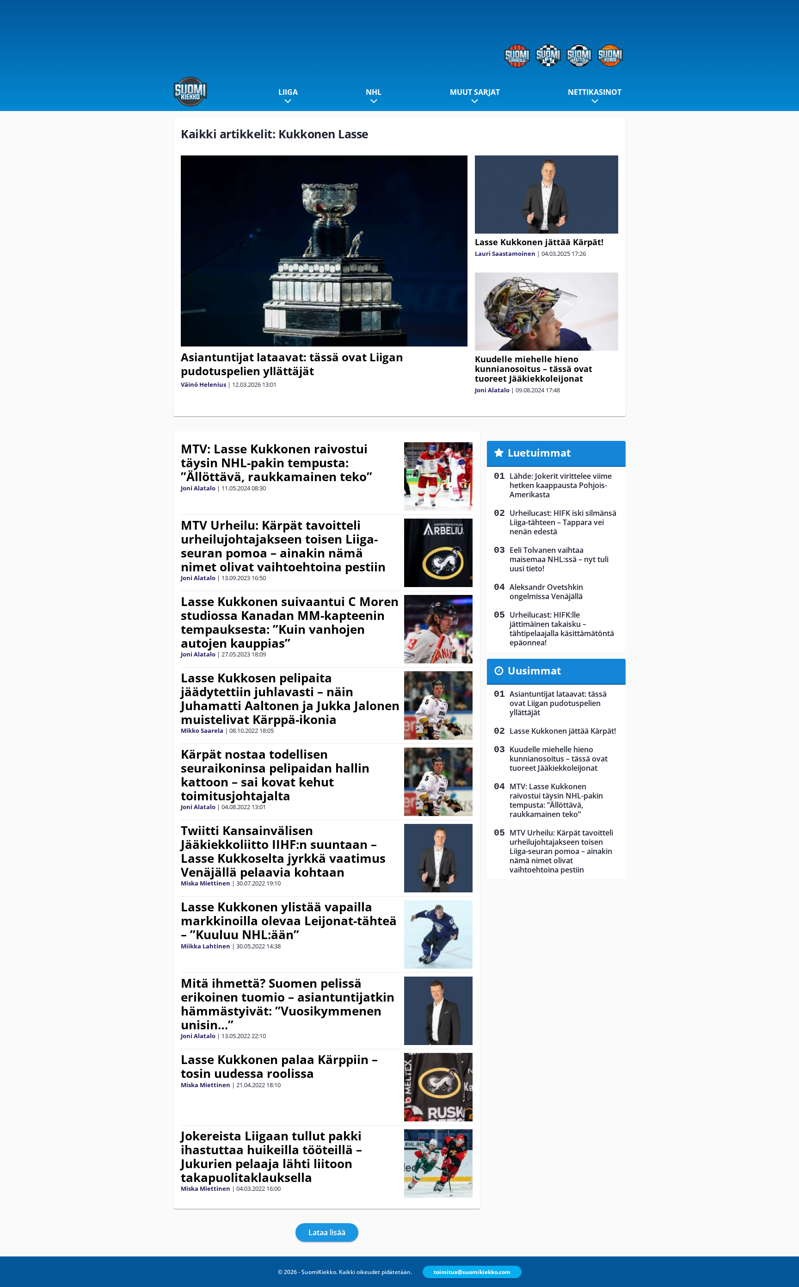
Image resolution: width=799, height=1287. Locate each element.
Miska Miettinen (205, 883)
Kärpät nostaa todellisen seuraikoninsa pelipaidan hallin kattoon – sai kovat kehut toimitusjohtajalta (275, 775)
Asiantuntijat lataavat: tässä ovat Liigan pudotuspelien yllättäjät (292, 363)
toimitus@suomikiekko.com (472, 1272)
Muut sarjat (475, 92)
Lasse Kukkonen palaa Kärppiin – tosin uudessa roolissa (279, 1066)
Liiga (288, 92)
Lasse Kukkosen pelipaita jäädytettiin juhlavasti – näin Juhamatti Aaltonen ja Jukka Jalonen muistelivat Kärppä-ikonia (290, 698)
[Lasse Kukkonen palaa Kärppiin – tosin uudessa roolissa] (438, 1087)
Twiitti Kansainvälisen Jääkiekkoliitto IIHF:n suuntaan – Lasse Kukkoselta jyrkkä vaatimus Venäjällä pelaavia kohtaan (283, 851)
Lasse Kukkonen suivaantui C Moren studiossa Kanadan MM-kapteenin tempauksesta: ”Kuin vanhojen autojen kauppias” (290, 622)
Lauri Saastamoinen (505, 253)
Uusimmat (534, 670)
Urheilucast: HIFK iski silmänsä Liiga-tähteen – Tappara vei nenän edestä (563, 522)
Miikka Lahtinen (205, 946)
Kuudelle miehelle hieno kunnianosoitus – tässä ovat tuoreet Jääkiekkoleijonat (533, 368)
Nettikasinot (594, 92)
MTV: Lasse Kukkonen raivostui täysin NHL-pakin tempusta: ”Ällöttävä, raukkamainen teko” (276, 462)
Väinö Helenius (203, 384)
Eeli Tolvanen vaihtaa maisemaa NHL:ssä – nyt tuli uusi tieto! (559, 559)
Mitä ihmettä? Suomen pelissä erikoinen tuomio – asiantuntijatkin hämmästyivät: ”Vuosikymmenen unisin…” (287, 1004)
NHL (373, 92)
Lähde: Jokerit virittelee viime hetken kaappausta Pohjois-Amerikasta (561, 485)
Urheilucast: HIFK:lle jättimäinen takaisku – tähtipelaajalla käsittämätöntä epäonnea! (562, 629)
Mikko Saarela (202, 730)
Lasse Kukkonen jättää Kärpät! (539, 242)
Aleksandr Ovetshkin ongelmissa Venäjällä (546, 591)
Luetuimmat (539, 452)
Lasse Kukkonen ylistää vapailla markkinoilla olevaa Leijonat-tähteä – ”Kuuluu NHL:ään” (289, 920)
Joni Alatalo (492, 390)
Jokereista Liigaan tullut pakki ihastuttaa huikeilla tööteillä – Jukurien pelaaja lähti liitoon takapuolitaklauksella (271, 1156)
